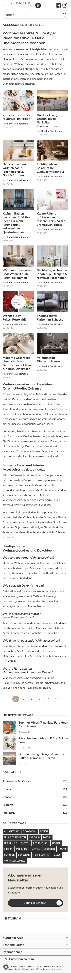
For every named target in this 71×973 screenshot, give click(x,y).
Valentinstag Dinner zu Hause (48, 360)
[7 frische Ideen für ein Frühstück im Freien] (9, 743)
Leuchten (49, 849)
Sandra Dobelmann (17, 123)
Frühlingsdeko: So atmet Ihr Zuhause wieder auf (50, 168)
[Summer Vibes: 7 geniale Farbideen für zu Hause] (9, 727)
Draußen (8, 789)
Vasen (57, 855)
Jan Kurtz (21, 849)
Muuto (62, 849)
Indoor (8, 849)
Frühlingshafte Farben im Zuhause (50, 318)
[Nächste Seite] (47, 699)
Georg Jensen (41, 843)
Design (44, 831)
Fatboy (47, 837)
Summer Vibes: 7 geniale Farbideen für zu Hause (43, 724)
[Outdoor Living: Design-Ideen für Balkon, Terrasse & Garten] (9, 758)
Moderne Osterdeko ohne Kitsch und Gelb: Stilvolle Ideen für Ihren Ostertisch (17, 363)
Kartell (35, 849)
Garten (25, 843)
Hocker (56, 843)
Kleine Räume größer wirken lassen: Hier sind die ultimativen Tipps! (51, 219)
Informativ (9, 813)
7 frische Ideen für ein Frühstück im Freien (18, 117)
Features (8, 805)
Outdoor (9, 855)
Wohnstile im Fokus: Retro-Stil (14, 318)
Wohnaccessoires (14, 861)
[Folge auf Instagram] (64, 5)
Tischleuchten (41, 855)
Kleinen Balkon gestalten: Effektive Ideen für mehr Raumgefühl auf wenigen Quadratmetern (16, 223)
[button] (6, 967)
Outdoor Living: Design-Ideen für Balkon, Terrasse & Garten (49, 120)
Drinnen (7, 797)
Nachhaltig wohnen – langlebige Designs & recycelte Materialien (52, 274)
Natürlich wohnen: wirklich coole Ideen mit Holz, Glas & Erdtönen (15, 169)
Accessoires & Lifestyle (17, 781)
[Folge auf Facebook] (58, 5)
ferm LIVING (10, 843)
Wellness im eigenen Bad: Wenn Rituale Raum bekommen (17, 274)
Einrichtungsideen (15, 837)
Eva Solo (34, 837)
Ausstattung (11, 831)
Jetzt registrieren (35, 903)
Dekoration (29, 831)
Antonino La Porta (16, 324)
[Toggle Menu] (4, 5)
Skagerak (24, 855)
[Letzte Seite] (55, 699)
